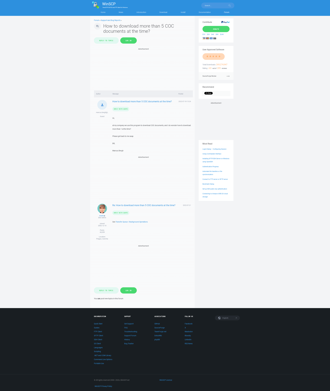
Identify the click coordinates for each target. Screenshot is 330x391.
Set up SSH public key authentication (215, 189)
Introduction (141, 12)
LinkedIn (188, 339)
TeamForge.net (160, 331)
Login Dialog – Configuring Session (214, 149)
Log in (129, 40)
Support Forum (130, 335)
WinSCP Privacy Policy (103, 386)
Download (163, 12)
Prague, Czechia (102, 239)
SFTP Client (98, 335)
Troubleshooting (130, 331)
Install (183, 12)
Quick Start (98, 324)
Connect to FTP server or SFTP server (215, 179)
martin (101, 216)
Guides (96, 328)
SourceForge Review (209, 76)
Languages (98, 347)
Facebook (188, 324)
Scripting (97, 351)
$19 (204, 34)
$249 (222, 34)
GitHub (157, 324)
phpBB (157, 339)
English (225, 318)
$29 (208, 34)
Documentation (205, 12)
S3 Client (97, 343)
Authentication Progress (211, 167)
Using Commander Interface (212, 154)
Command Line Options (103, 359)
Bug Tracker (129, 343)
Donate (216, 29)
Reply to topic (106, 40)
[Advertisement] (143, 68)
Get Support (129, 324)
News (121, 12)
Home (103, 12)
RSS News (189, 343)
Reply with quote (121, 109)
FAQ (125, 328)
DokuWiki (158, 335)
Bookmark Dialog (208, 184)
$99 (217, 34)
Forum (226, 12)
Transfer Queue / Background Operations (132, 222)
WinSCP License (165, 380)
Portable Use (99, 363)
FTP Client (98, 331)
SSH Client (98, 339)
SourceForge (159, 328)
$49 (212, 34)
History (127, 339)
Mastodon (189, 331)
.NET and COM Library (102, 355)
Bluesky (188, 335)
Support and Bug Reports (111, 20)
